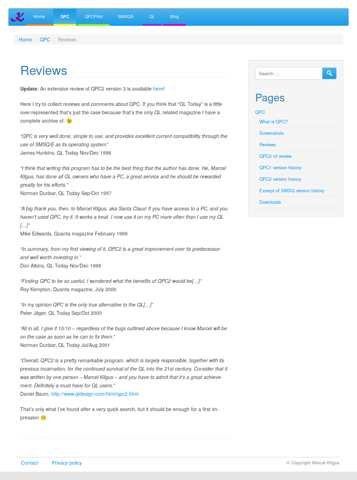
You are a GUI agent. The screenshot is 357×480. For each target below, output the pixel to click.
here (158, 88)
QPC (64, 16)
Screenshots (271, 133)
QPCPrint (93, 16)
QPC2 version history (280, 179)
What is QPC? (273, 121)
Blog (174, 16)
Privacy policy (67, 462)
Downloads (270, 202)
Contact (29, 462)
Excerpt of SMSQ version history (291, 190)
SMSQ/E (126, 16)
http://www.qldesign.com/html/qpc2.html (94, 393)
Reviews (267, 144)
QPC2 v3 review (275, 156)
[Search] (329, 73)
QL (152, 16)
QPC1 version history (280, 167)
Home (39, 16)
